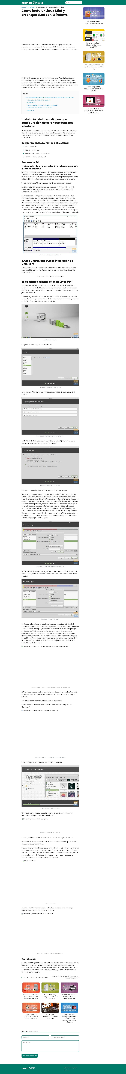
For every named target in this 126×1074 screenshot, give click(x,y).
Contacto (66, 1070)
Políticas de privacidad (70, 1068)
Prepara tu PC (31, 102)
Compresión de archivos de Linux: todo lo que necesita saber (65, 977)
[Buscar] (80, 2)
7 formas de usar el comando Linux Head (35, 977)
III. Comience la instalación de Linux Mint (39, 108)
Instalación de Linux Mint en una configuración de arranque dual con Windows (49, 97)
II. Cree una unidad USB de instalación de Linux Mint (43, 105)
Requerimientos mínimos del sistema (38, 100)
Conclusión (30, 110)
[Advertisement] (50, 30)
